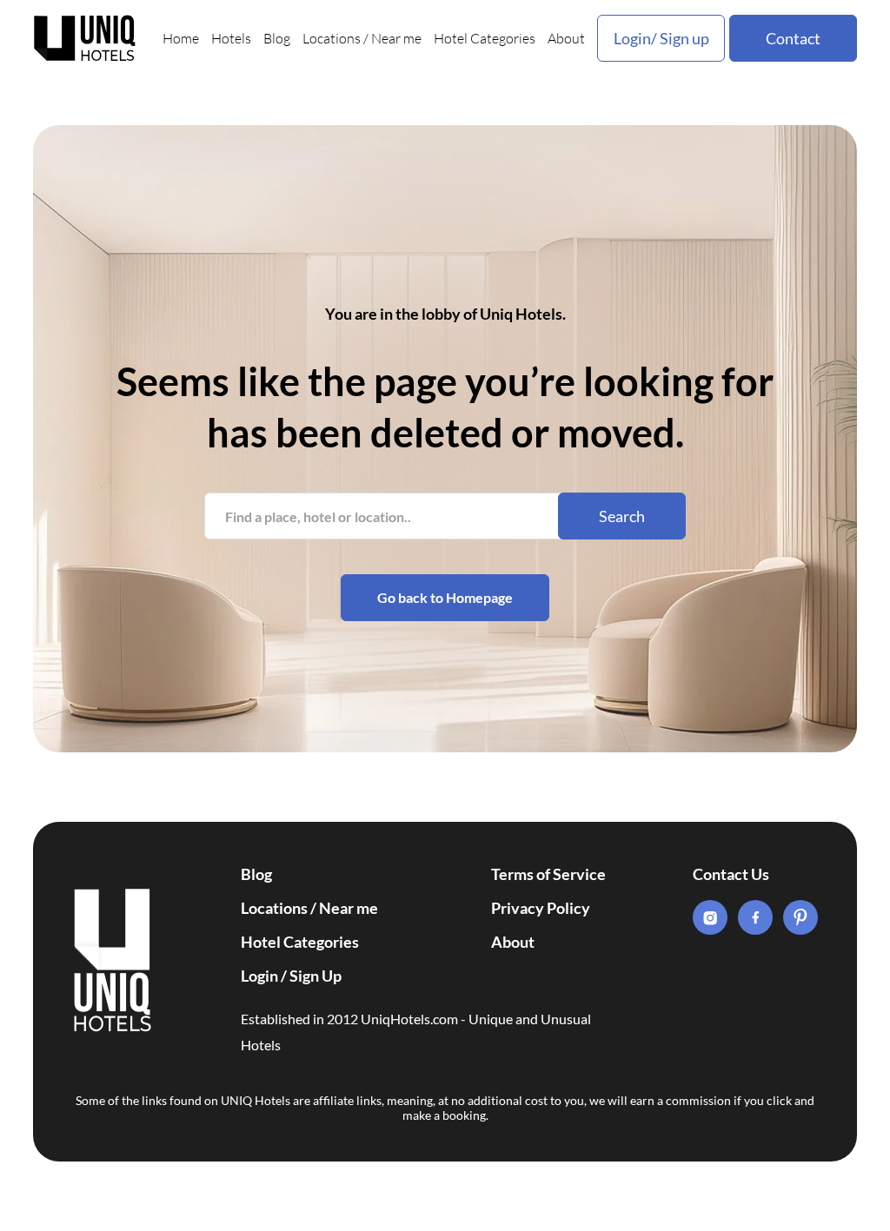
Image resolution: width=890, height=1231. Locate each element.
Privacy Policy (540, 907)
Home (181, 38)
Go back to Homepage (445, 597)
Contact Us (731, 874)
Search (622, 516)
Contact (793, 38)
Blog (276, 38)
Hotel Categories (484, 38)
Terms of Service (548, 874)
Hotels (231, 38)
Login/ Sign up (661, 38)
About (566, 38)
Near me (396, 38)
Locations (331, 38)
